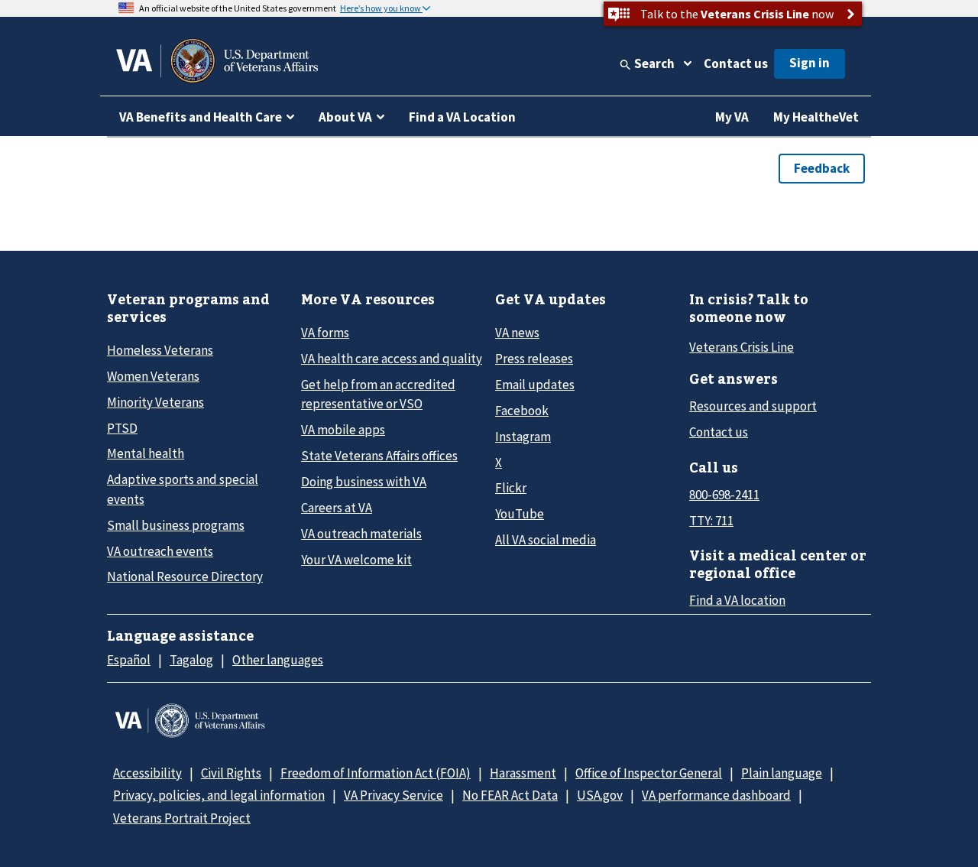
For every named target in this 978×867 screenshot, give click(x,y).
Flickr (510, 487)
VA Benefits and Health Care (200, 117)
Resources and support (753, 406)
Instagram (523, 436)
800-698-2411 (724, 494)
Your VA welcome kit (356, 559)
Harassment (523, 773)
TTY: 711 (711, 520)
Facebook (522, 410)
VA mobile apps (343, 429)
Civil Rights (231, 773)
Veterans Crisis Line (741, 347)
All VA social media (545, 539)
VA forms (325, 332)
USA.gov (600, 795)
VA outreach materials (361, 533)
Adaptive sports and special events (182, 489)
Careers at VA (336, 507)
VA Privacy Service (393, 795)
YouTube (519, 513)
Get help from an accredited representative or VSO (378, 394)
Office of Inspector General (648, 773)
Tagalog (191, 659)
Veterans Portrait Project (182, 818)
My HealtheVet (816, 117)
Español (129, 659)
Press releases (534, 358)
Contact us (736, 63)
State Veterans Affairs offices (379, 455)
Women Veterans (153, 376)
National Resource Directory (185, 576)
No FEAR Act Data (510, 795)
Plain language (781, 773)
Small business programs (175, 525)
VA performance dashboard (716, 795)
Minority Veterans (155, 402)
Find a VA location (737, 600)
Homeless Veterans (160, 350)
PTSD (122, 428)
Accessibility (147, 773)
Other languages (277, 659)
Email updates (535, 384)
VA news (517, 332)
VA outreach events (160, 551)
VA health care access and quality (391, 358)
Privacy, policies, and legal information (219, 795)
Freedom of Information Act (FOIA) (375, 773)
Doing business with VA (363, 481)
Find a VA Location (462, 117)
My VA (732, 117)
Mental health (145, 453)
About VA (345, 117)
